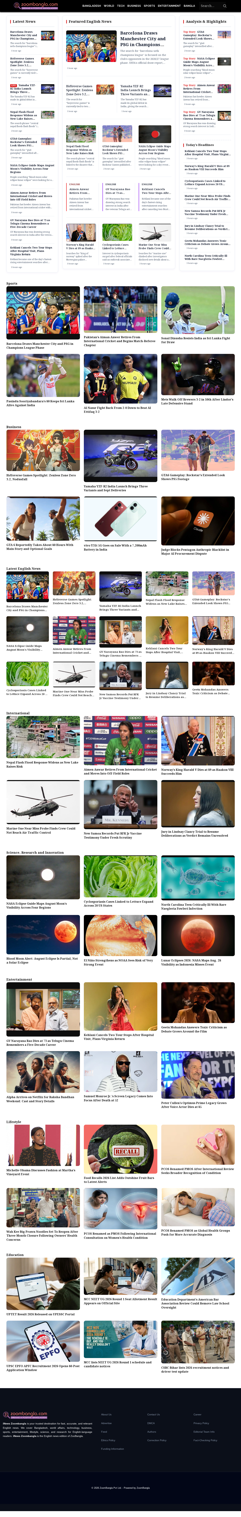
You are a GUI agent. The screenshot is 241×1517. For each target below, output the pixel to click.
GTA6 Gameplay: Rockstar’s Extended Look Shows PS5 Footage (23, 144)
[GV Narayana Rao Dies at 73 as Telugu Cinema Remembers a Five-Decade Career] (224, 120)
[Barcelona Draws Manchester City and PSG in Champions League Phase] (47, 40)
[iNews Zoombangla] (36, 5)
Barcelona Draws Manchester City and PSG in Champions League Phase (23, 37)
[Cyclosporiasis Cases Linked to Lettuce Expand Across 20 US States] (117, 240)
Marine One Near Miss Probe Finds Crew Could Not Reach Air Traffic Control (154, 250)
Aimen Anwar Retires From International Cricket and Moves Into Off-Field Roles (31, 196)
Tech (121, 5)
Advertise (106, 1423)
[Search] (225, 6)
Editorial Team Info (204, 1431)
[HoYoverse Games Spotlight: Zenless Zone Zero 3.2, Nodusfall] (47, 64)
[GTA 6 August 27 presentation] (47, 144)
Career (197, 1414)
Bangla (189, 5)
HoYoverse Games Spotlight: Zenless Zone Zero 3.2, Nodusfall (22, 64)
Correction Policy (156, 1440)
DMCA (151, 1423)
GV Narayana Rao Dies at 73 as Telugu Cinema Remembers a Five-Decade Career (30, 223)
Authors (151, 1431)
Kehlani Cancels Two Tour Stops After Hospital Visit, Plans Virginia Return (31, 251)
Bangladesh (91, 5)
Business (134, 5)
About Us (106, 1414)
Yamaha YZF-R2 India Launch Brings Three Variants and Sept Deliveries (23, 92)
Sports (149, 5)
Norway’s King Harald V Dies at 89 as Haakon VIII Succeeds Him (80, 248)
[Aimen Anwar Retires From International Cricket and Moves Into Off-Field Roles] (224, 92)
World (109, 5)
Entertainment (169, 5)
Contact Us (153, 1414)
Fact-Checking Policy (205, 1440)
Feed (104, 1431)
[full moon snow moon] (224, 65)
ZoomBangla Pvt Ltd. (111, 1488)
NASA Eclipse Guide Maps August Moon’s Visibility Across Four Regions (32, 169)
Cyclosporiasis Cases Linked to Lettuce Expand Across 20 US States (115, 250)
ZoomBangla (143, 1488)
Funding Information (112, 1448)
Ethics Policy (108, 1440)
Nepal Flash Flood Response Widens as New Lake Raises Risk (23, 117)
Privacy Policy (201, 1423)
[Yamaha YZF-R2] (47, 93)
